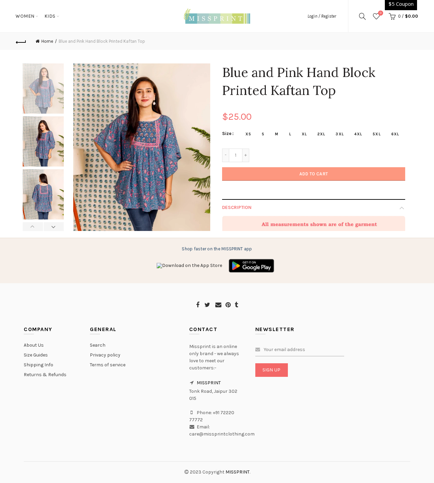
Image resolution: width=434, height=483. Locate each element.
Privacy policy (105, 355)
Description (237, 207)
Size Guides (36, 355)
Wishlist (380, 13)
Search (97, 345)
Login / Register (322, 16)
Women (25, 16)
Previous (33, 226)
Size (227, 133)
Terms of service (107, 365)
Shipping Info (38, 365)
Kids (50, 16)
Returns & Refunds (45, 375)
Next (53, 226)
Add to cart (313, 173)
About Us (34, 345)
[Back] (21, 41)
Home (47, 41)
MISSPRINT (209, 383)
